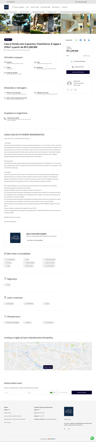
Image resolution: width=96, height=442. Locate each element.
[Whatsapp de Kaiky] (71, 89)
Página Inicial (7, 413)
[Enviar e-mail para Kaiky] (75, 89)
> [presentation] (92, 25)
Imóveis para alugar (45, 7)
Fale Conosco (55, 7)
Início (27, 7)
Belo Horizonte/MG (24, 12)
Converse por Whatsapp (79, 61)
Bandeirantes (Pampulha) (38, 12)
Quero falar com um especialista (35, 240)
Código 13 (8, 39)
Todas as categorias (19, 7)
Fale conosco (7, 422)
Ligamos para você (79, 66)
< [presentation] (3, 25)
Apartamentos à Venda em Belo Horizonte (14, 419)
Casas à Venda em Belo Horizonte (12, 416)
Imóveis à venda (35, 7)
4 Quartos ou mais (52, 12)
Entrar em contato (81, 392)
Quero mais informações (78, 72)
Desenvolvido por (44, 438)
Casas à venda (13, 12)
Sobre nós (64, 7)
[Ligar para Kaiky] (67, 89)
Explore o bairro (48, 367)
